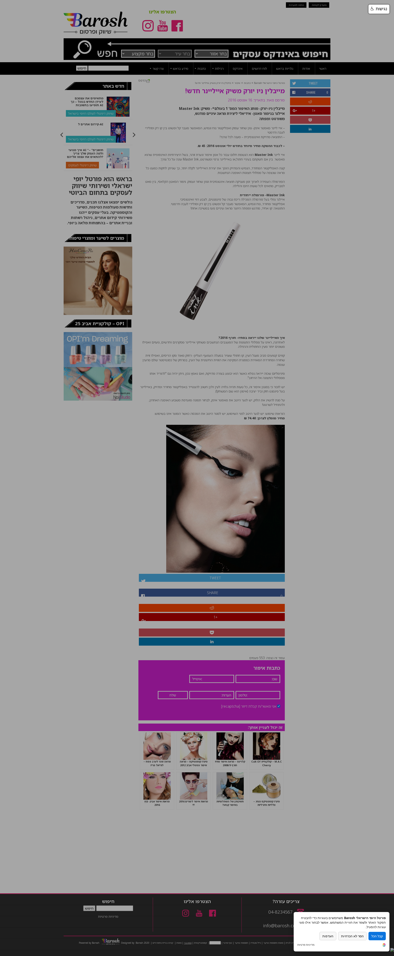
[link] (384, 945)
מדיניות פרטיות (305, 945)
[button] (378, 9)
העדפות (327, 936)
